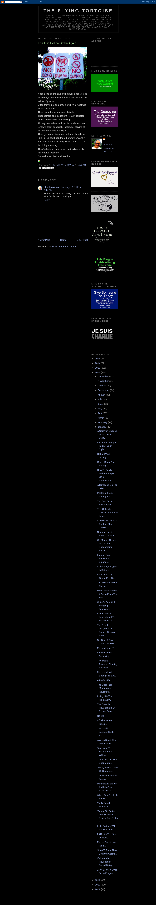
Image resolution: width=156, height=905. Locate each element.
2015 (98, 358)
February (103, 422)
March (101, 417)
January (102, 427)
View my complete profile (109, 148)
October (102, 385)
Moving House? (105, 648)
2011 (98, 880)
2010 (98, 884)
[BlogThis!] (46, 168)
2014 (98, 363)
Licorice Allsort (52, 187)
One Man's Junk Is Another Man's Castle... (107, 524)
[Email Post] (40, 168)
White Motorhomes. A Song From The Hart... (107, 594)
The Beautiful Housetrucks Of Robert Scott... (106, 708)
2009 (98, 889)
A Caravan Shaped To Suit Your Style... (107, 434)
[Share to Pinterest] (53, 168)
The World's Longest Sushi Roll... (105, 732)
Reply (47, 200)
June (101, 404)
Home (63, 240)
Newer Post (44, 240)
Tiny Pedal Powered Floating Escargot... (107, 664)
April (100, 413)
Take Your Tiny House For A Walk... (105, 751)
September (104, 390)
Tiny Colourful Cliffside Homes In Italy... (107, 512)
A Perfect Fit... (104, 680)
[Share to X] (48, 168)
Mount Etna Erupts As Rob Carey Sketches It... (107, 787)
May (100, 408)
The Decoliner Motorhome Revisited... (104, 688)
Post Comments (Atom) (64, 246)
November (103, 381)
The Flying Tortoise (78, 10)
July (100, 399)
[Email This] (43, 168)
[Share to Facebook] (50, 168)
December (103, 376)
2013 (98, 368)
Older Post (82, 240)
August (102, 395)
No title (100, 716)
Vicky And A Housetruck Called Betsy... (105, 861)
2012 (98, 372)
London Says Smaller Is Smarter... (104, 558)
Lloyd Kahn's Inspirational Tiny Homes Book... (107, 617)
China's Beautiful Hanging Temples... (106, 605)
